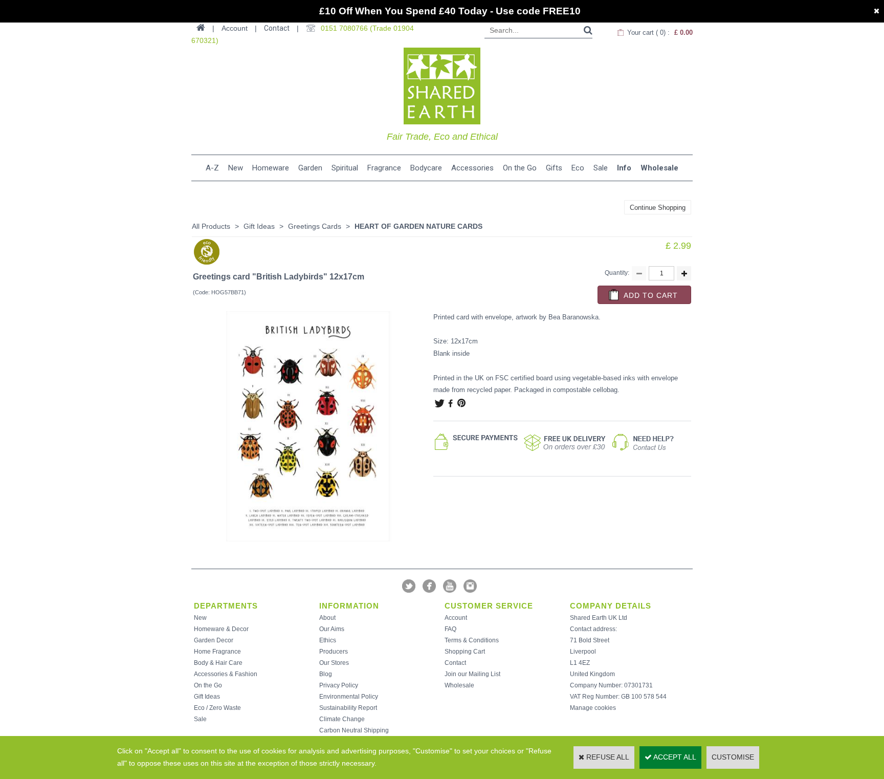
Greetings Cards (314, 226)
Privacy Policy (338, 685)
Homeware (270, 167)
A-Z (212, 167)
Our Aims (331, 629)
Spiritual (345, 167)
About (327, 617)
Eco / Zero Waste (217, 707)
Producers (333, 651)
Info (624, 167)
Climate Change (342, 719)
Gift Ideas (259, 226)
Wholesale (659, 167)
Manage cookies (593, 707)
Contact (277, 28)
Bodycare (426, 167)
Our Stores (334, 662)
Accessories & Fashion (225, 674)
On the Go (520, 167)
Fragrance (384, 167)
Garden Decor (213, 640)
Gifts (554, 167)
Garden (310, 167)
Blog (325, 674)
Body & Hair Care (218, 662)
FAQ (450, 629)
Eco (577, 167)
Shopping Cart (465, 651)
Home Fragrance (217, 651)
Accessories (472, 167)
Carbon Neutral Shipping (354, 730)
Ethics (327, 640)
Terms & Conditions (472, 640)
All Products (211, 226)
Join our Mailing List (472, 674)
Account (456, 617)
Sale (600, 167)
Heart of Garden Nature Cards (418, 226)
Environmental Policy (348, 696)
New (235, 167)
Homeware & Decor (221, 629)
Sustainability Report (348, 707)
